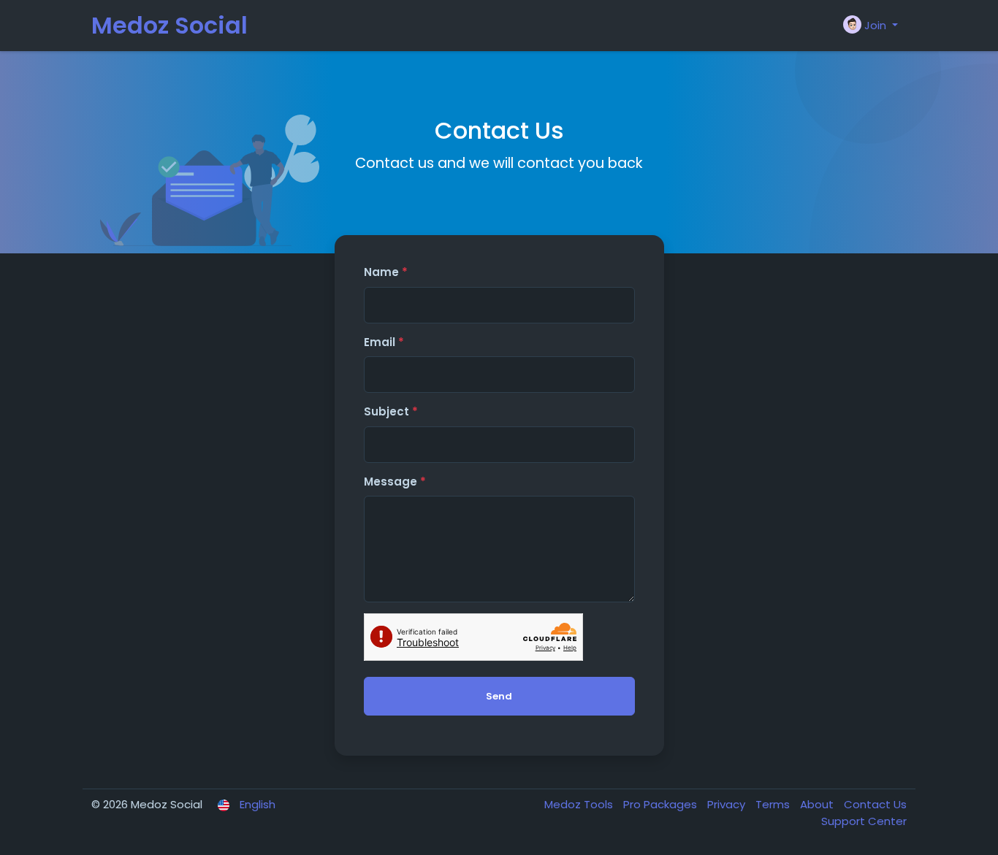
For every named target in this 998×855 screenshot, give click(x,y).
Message (395, 481)
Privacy (727, 804)
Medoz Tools (580, 804)
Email (384, 342)
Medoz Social (169, 25)
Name (386, 272)
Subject (391, 411)
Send (499, 696)
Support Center (864, 821)
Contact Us (875, 804)
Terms (774, 804)
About (818, 804)
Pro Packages (661, 804)
